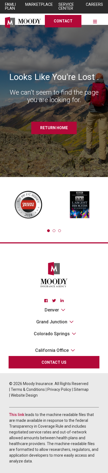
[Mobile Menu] (95, 21)
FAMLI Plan (10, 6)
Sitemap (81, 389)
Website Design (24, 395)
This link (16, 414)
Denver (52, 310)
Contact (63, 21)
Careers (94, 4)
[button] (48, 230)
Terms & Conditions (28, 389)
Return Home (54, 128)
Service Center (66, 6)
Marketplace (39, 4)
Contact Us (54, 362)
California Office (52, 350)
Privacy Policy (59, 389)
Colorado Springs (52, 333)
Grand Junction (51, 321)
